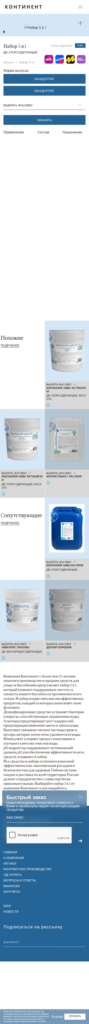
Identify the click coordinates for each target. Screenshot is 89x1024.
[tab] (4, 32)
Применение (13, 132)
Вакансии (11, 886)
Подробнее (10, 345)
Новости (11, 911)
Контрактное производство (27, 869)
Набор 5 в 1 (27, 62)
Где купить (12, 874)
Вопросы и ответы (19, 880)
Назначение (72, 132)
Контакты (11, 891)
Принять (75, 1016)
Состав (43, 132)
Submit (83, 942)
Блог (7, 906)
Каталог (8, 62)
